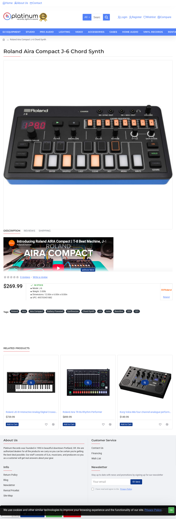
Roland (14, 311)
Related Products (16, 348)
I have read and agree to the (113, 489)
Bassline (119, 311)
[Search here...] (106, 17)
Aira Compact (36, 311)
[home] (4, 39)
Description (11, 230)
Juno (108, 311)
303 (129, 311)
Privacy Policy (153, 510)
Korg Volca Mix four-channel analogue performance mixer (146, 412)
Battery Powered (55, 311)
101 (137, 311)
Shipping (45, 230)
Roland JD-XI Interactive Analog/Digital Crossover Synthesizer (32, 412)
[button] (88, 270)
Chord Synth (88, 311)
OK (171, 510)
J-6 (100, 311)
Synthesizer (73, 311)
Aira (24, 311)
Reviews (29, 230)
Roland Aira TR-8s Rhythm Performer (82, 412)
